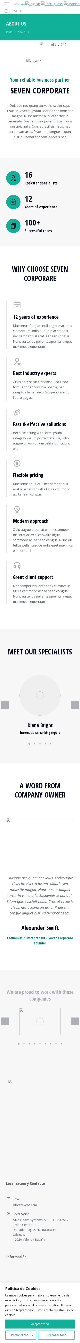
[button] (29, 743)
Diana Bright (40, 725)
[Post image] (40, 695)
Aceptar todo (40, 1324)
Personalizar (19, 1335)
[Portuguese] (52, 3)
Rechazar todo (56, 1335)
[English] (32, 3)
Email (16, 1199)
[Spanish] (72, 3)
